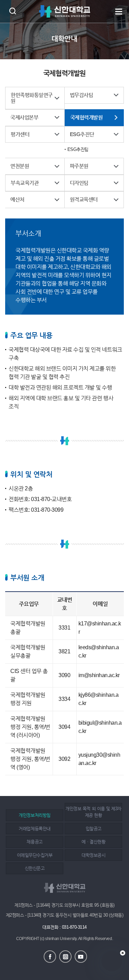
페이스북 (50, 956)
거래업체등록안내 (34, 828)
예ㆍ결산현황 (93, 841)
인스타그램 (65, 956)
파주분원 (79, 166)
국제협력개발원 (86, 117)
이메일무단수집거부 (35, 855)
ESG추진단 (82, 134)
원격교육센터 (84, 199)
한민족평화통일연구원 (32, 98)
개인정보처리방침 (34, 815)
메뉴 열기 (119, 11)
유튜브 (81, 956)
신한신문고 (35, 868)
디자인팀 (79, 183)
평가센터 (20, 134)
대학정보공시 (93, 855)
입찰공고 (93, 828)
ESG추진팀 (77, 149)
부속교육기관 (25, 183)
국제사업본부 (24, 117)
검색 (12, 10)
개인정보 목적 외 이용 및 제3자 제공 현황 (93, 812)
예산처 (17, 199)
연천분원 (19, 166)
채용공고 (34, 841)
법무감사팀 (81, 95)
